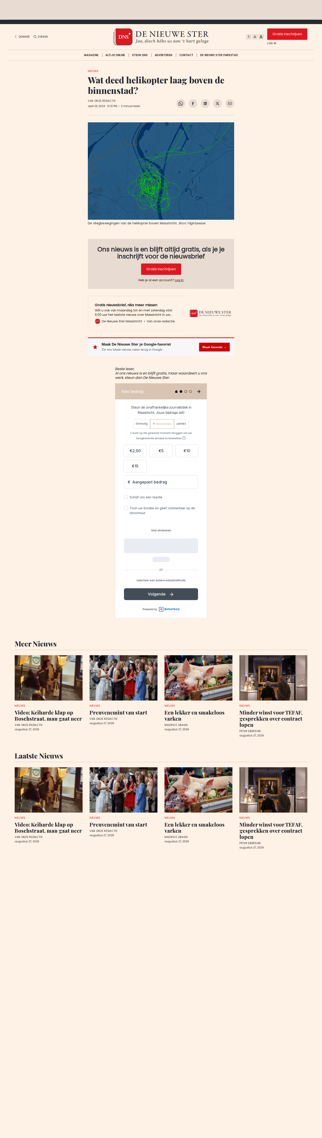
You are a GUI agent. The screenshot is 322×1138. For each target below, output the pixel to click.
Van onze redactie (102, 101)
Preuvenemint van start (118, 712)
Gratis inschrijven (287, 34)
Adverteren (163, 55)
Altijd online (115, 55)
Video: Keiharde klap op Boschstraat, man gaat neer (48, 715)
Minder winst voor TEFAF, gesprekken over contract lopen (271, 718)
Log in (271, 43)
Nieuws (93, 71)
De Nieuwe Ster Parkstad (219, 55)
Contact (186, 55)
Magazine (91, 55)
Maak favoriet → (214, 347)
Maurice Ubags (176, 725)
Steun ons (140, 55)
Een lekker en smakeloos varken (195, 715)
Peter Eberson (250, 731)
